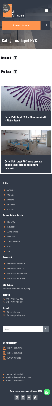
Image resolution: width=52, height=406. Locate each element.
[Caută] (46, 329)
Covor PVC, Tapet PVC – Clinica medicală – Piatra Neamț (25, 118)
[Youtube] (29, 397)
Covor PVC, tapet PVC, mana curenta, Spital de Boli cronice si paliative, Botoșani (23, 164)
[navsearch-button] (44, 25)
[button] (46, 10)
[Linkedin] (23, 397)
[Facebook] (17, 397)
